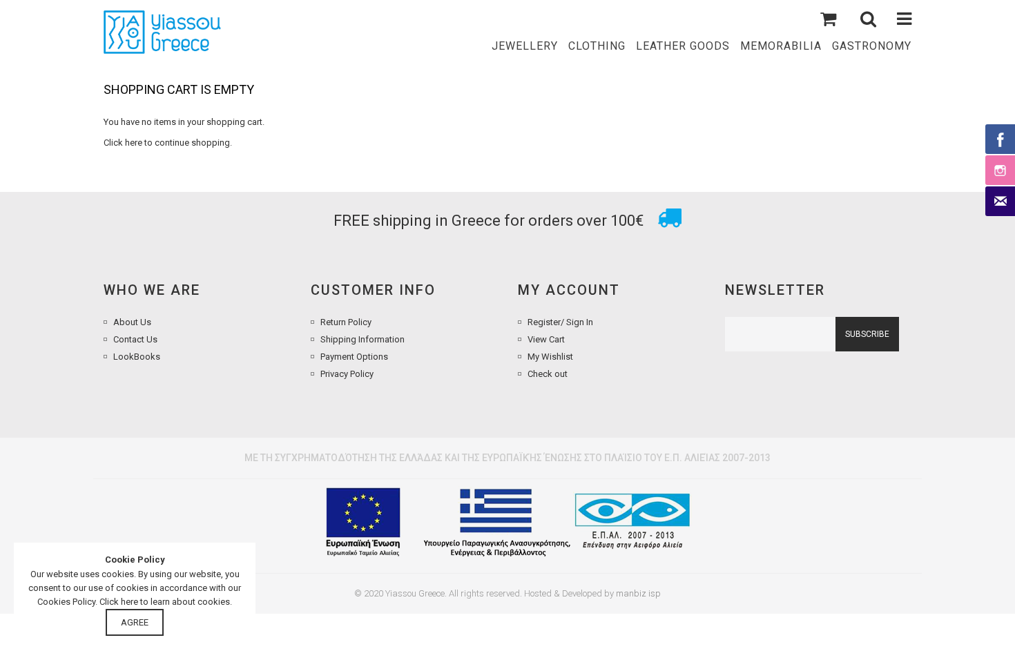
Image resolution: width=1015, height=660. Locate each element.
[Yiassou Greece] (162, 32)
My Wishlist (550, 356)
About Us (132, 322)
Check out (548, 374)
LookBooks (136, 356)
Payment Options (354, 356)
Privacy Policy (347, 374)
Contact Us (135, 339)
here (133, 142)
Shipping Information (362, 339)
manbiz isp (638, 593)
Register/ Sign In (560, 322)
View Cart (546, 339)
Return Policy (345, 322)
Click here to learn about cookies (164, 601)
